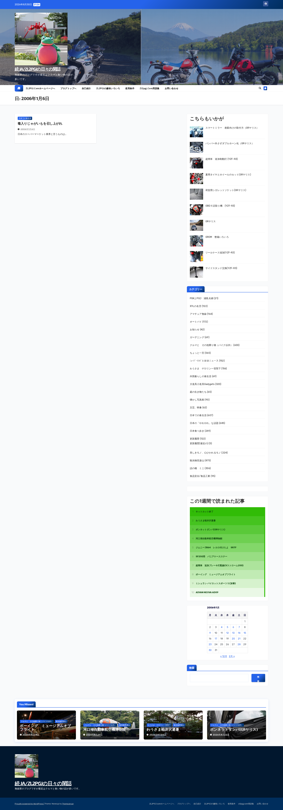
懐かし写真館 (197, 399)
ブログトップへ (68, 88)
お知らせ (194, 329)
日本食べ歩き (197, 430)
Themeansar (68, 804)
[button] (260, 88)
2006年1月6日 (27, 129)
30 (210, 650)
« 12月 (223, 656)
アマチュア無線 (198, 314)
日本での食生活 (25, 118)
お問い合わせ (171, 88)
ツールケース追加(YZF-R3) (220, 252)
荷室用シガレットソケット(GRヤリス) (225, 190)
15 (245, 633)
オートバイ (196, 321)
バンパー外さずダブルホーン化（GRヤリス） (229, 143)
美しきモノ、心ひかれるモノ (205, 452)
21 (239, 638)
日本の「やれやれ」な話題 (204, 423)
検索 (191, 667)
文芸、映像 (196, 407)
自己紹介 (86, 88)
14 (239, 633)
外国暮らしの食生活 (200, 376)
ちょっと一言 (197, 353)
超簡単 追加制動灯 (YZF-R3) (221, 159)
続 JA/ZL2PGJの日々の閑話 (37, 68)
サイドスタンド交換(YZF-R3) (221, 268)
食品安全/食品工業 (200, 476)
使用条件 (129, 88)
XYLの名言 (195, 306)
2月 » (232, 656)
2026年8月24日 (157, 734)
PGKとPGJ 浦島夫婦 (201, 298)
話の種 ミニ (197, 468)
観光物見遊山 (197, 460)
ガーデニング (197, 337)
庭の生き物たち (198, 392)
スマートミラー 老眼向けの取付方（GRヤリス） (232, 127)
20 (233, 638)
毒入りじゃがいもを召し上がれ (40, 123)
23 (210, 644)
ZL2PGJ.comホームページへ (40, 88)
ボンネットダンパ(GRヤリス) (234, 729)
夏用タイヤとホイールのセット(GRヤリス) (228, 174)
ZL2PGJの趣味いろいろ (108, 88)
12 (227, 633)
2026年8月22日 (221, 734)
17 (216, 638)
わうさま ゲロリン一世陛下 (205, 368)
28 (239, 644)
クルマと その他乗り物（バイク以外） (211, 345)
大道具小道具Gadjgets (202, 384)
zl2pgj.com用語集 (149, 88)
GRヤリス (210, 221)
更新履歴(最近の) (199, 443)
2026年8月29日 (31, 734)
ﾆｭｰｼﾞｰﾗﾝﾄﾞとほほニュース (204, 360)
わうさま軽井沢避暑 (163, 729)
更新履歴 (194, 438)
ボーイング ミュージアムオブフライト (45, 727)
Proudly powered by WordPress (29, 804)
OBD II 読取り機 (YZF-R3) (220, 205)
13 (233, 633)
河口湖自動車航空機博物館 (104, 729)
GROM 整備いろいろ (217, 237)
